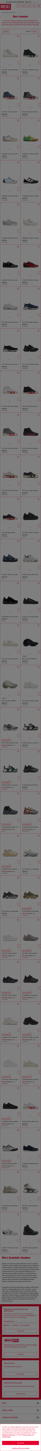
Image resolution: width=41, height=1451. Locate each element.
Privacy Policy (27, 1435)
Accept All (20, 1443)
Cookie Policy (6, 1437)
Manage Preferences (8, 1435)
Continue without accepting (20, 1448)
